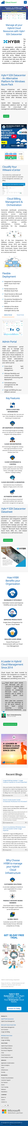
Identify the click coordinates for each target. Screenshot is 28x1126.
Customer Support (5, 1080)
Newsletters (4, 1091)
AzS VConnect (4, 1029)
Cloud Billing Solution (6, 1048)
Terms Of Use (6, 1124)
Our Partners (4, 1082)
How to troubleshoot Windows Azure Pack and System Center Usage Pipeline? (14, 828)
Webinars (3, 1089)
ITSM (2, 1052)
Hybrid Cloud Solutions (7, 1046)
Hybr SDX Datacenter (7, 1019)
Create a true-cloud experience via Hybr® (13, 184)
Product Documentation (7, 1078)
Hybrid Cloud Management (8, 1021)
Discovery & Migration (6, 1050)
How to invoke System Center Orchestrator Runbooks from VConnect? (15, 800)
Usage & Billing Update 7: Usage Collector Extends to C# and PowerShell (15, 781)
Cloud (2, 1067)
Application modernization (7, 1063)
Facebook (2, 1105)
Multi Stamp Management (7, 1027)
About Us (3, 1097)
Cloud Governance (5, 1055)
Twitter (5, 1105)
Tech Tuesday (4, 1087)
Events (3, 1084)
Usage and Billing (5, 1032)
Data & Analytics (5, 1065)
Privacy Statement (15, 1124)
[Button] (25, 2)
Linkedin (8, 1105)
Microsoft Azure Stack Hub (8, 1025)
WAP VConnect (5, 1038)
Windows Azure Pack (6, 1035)
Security (3, 1072)
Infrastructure (4, 1070)
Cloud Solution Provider (7, 1057)
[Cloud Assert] (9, 3)
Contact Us (4, 1102)
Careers (3, 1099)
